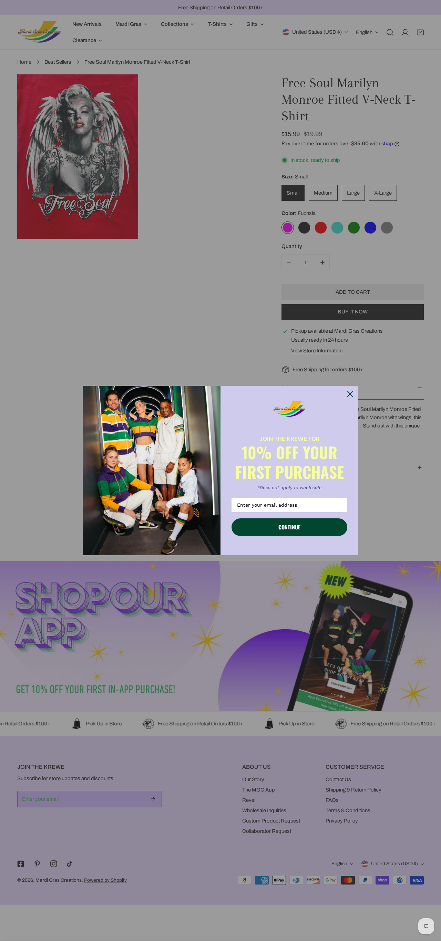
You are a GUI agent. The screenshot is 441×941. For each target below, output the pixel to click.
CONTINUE (289, 527)
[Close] (350, 394)
